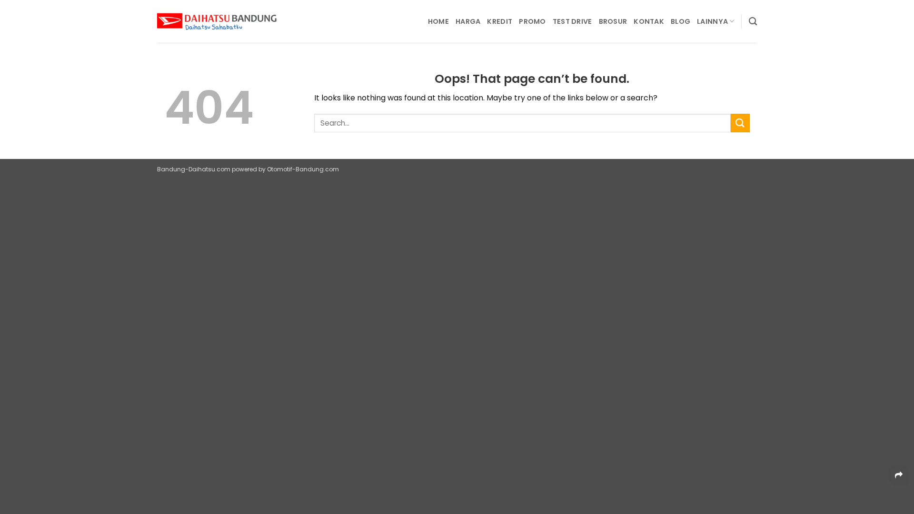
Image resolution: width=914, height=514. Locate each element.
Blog (680, 21)
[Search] (753, 21)
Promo (532, 21)
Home (438, 21)
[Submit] (740, 123)
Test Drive (572, 21)
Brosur (613, 21)
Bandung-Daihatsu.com (193, 169)
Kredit (499, 21)
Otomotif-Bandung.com (303, 169)
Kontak (649, 21)
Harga (468, 21)
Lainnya (712, 21)
